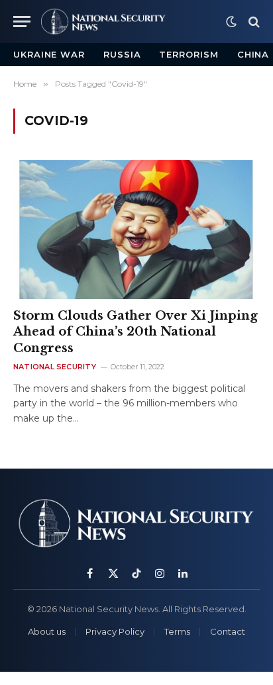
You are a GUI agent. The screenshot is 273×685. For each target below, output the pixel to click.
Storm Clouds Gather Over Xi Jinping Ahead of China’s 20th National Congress (135, 331)
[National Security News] (103, 21)
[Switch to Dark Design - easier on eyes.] (231, 22)
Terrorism (188, 54)
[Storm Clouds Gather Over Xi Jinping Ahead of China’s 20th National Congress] (136, 229)
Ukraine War (49, 54)
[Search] (253, 21)
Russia (121, 54)
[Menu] (21, 21)
